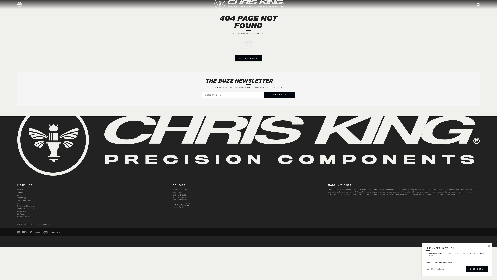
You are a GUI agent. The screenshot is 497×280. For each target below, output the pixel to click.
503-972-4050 (178, 192)
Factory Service (23, 217)
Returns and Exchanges (26, 206)
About (19, 195)
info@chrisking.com (180, 189)
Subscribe (278, 95)
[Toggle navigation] (19, 4)
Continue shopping (248, 58)
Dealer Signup (22, 211)
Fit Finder (21, 214)
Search (20, 189)
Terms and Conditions (25, 209)
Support (20, 192)
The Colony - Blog (24, 200)
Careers (20, 203)
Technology (21, 198)
